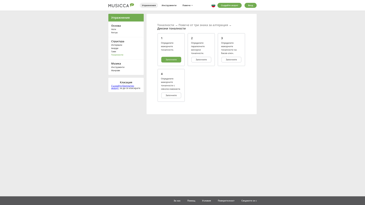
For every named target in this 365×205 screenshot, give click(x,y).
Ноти (113, 29)
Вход (250, 5)
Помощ (191, 200)
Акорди (114, 48)
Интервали (116, 45)
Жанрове (115, 70)
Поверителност (226, 200)
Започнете (171, 59)
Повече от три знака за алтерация (203, 25)
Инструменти (169, 5)
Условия (206, 200)
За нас (177, 200)
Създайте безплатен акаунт (122, 87)
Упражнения (149, 5)
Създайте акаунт (229, 5)
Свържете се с (249, 200)
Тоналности (117, 54)
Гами (113, 51)
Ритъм (114, 32)
